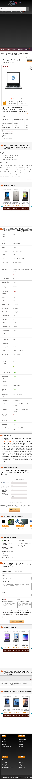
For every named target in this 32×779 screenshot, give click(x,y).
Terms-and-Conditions (8, 767)
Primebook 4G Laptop (7, 644)
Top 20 (4, 741)
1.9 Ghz (15, 125)
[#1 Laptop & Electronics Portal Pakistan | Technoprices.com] (5, 485)
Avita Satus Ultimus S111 (16, 645)
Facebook (21, 760)
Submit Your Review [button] (16, 621)
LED (2, 125)
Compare (21, 744)
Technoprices (7, 441)
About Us (4, 760)
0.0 (10, 102)
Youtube (21, 762)
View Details (7, 208)
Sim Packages (5, 11)
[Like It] (30, 67)
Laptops (8, 53)
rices (19, 777)
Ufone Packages (6, 746)
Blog (21, 12)
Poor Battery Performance (22, 614)
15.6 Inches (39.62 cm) (7, 123)
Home (2, 49)
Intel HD (16, 123)
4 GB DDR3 (16, 127)
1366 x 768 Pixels (6, 127)
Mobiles (8, 49)
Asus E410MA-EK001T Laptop (25, 645)
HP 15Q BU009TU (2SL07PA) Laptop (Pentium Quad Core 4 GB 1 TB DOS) (25, 204)
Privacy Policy (5, 765)
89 (4, 102)
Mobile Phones (22, 739)
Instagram (21, 765)
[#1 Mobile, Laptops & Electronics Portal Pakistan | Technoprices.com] (14, 6)
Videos (4, 744)
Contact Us (22, 767)
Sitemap (4, 762)
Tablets (14, 49)
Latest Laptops (14, 11)
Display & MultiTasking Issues (10, 617)
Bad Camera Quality (8, 614)
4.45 (20, 102)
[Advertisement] (16, 30)
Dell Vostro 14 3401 (16, 709)
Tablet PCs (21, 741)
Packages (20, 49)
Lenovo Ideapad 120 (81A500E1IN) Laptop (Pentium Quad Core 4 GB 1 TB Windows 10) (7, 204)
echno (15, 777)
